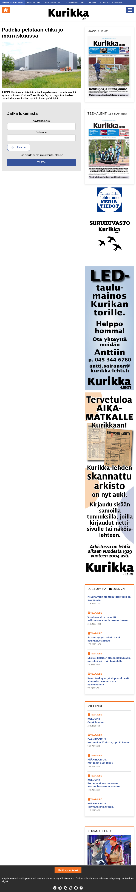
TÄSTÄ (41, 162)
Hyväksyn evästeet (68, 870)
